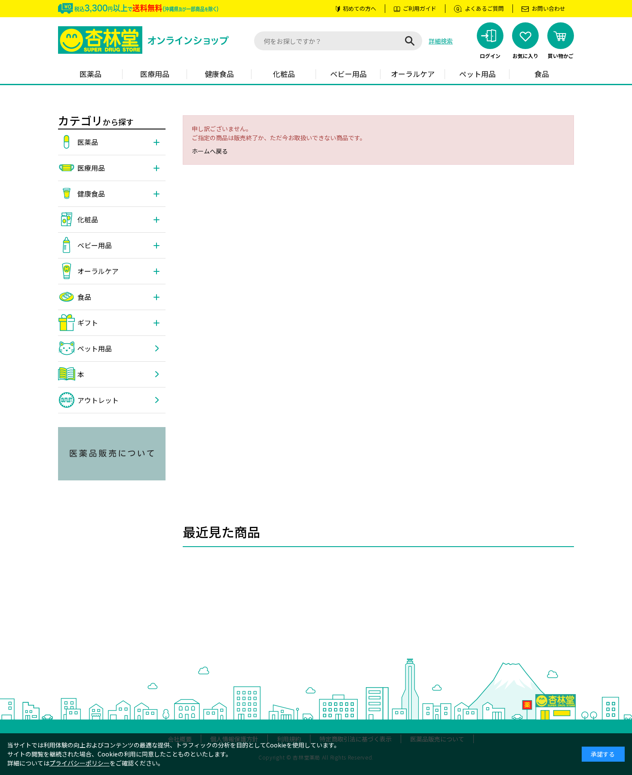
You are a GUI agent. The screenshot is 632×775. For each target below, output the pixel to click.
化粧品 (284, 73)
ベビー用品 (348, 73)
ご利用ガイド (419, 8)
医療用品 (154, 73)
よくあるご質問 (484, 8)
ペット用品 (477, 73)
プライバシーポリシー (79, 763)
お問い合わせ (548, 8)
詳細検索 (441, 41)
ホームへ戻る (210, 151)
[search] (409, 40)
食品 (541, 73)
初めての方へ (359, 8)
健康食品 (219, 73)
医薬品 (90, 73)
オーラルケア (413, 73)
